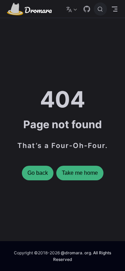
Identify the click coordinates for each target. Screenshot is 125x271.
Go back (37, 173)
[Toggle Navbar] (114, 9)
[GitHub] (86, 9)
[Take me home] (31, 9)
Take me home (80, 173)
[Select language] (72, 9)
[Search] (100, 9)
